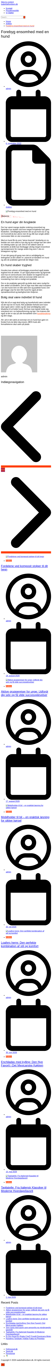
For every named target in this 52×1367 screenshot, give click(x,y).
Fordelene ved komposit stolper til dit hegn (24, 1308)
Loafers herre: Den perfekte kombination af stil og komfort (19, 944)
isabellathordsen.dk (9, 4)
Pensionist (10, 1353)
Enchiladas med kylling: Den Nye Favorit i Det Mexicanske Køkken (22, 1063)
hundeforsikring (43, 313)
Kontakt (9, 8)
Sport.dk (9, 1351)
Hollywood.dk (12, 1349)
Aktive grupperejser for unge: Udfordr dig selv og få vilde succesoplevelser (24, 693)
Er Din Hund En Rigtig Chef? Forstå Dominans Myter (28, 1336)
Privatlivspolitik (12, 11)
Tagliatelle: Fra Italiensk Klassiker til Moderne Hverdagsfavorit (23, 1189)
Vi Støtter (10, 13)
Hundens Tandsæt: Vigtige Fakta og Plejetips (25, 1339)
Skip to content (7, 2)
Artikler (9, 207)
